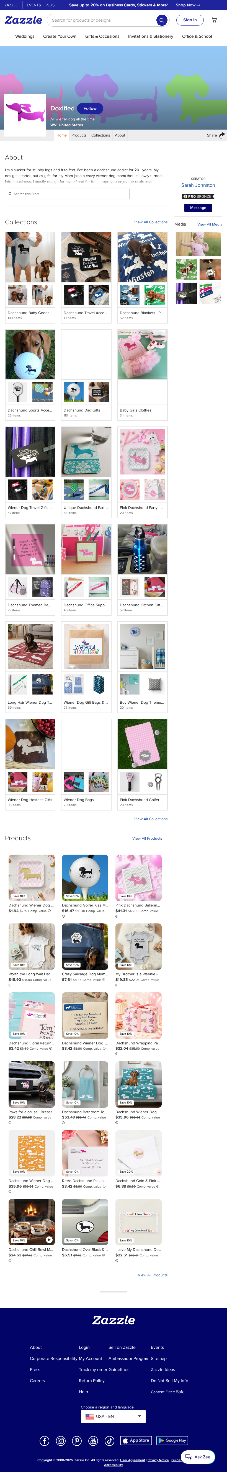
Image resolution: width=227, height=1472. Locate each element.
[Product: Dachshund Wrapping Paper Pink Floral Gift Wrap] (138, 1015)
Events (34, 5)
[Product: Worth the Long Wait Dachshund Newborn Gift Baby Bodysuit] (32, 946)
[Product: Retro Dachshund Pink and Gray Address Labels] (85, 1153)
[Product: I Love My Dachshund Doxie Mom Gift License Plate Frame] (138, 1222)
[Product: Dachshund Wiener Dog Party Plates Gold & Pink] (32, 878)
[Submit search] (162, 20)
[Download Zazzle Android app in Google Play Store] (172, 1440)
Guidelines (179, 1460)
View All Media (209, 224)
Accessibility (113, 1465)
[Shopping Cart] (214, 20)
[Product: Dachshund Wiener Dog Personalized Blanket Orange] (32, 1153)
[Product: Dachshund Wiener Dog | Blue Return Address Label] (85, 1015)
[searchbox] (108, 20)
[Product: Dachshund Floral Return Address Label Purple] (32, 1015)
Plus (50, 5)
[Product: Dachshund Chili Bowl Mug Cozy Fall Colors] (32, 1222)
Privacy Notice (158, 1460)
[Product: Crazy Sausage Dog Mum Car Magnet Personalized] (85, 946)
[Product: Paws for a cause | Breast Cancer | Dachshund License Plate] (32, 1084)
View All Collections (151, 222)
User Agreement (132, 1460)
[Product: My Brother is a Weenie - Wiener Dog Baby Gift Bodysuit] (138, 946)
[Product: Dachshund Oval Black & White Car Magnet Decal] (85, 1222)
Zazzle (11, 5)
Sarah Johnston (198, 185)
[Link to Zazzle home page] (25, 20)
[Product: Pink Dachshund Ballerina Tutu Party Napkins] (138, 878)
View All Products (147, 838)
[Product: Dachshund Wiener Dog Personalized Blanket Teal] (138, 1084)
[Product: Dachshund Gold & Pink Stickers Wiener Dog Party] (138, 1153)
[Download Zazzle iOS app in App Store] (136, 1440)
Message (198, 207)
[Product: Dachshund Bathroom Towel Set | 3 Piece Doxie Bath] (85, 1084)
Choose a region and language (107, 1407)
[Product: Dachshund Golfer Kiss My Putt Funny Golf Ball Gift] (85, 878)
